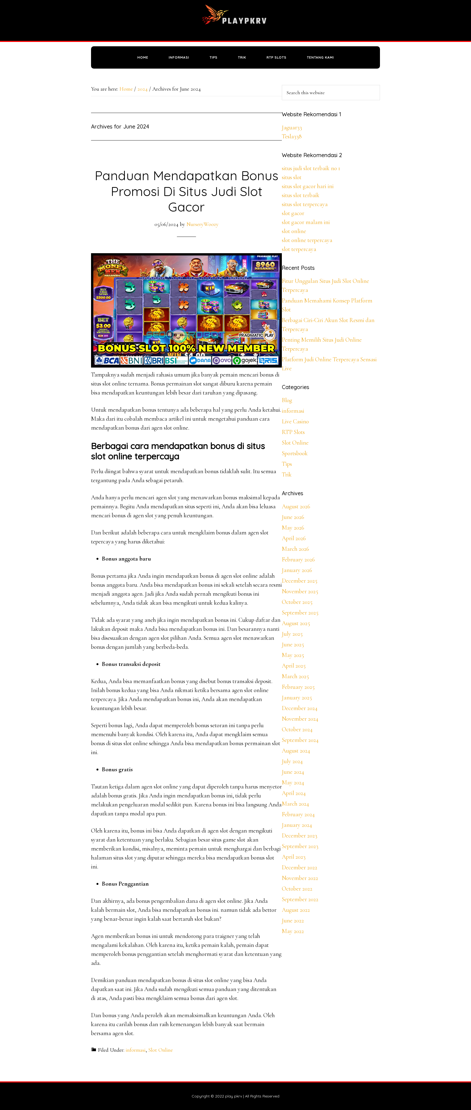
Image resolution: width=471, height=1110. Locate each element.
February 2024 (298, 814)
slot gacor (293, 213)
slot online (294, 231)
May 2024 (293, 782)
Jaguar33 (292, 127)
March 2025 (295, 676)
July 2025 (292, 633)
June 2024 (293, 771)
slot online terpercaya (307, 240)
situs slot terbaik (300, 195)
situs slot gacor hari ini (308, 186)
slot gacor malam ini (306, 222)
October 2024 (297, 729)
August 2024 (296, 750)
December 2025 (299, 580)
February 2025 (298, 686)
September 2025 (300, 612)
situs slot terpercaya (305, 204)
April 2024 (294, 793)
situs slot (291, 177)
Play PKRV (235, 20)
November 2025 (300, 591)
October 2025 (297, 602)
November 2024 (300, 718)
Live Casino (295, 421)
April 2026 (294, 538)
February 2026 (298, 559)
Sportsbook (295, 453)
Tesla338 (292, 136)
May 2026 (293, 527)
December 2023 (299, 835)
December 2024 (300, 708)
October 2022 (297, 888)
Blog (287, 400)
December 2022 (299, 867)
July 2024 (292, 761)
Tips (287, 463)
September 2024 (300, 740)
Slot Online (160, 1050)
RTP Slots (293, 432)
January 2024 (297, 824)
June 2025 (293, 644)
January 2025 (297, 697)
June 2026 (293, 517)
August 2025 (296, 623)
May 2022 (293, 931)
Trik (287, 474)
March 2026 (295, 548)
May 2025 (293, 655)
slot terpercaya (299, 249)
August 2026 (296, 506)
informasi (136, 1050)
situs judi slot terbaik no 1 (311, 168)
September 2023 (300, 846)
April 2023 (294, 856)
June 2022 (293, 920)
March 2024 (295, 803)
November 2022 (300, 878)
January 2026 (297, 570)
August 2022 (296, 909)
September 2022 (300, 899)
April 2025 (294, 665)
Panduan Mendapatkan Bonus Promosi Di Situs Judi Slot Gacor (186, 191)
